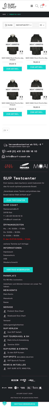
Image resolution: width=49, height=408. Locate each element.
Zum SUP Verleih (14, 332)
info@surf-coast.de (12, 219)
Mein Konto (8, 294)
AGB (5, 259)
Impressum (8, 252)
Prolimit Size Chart (15, 311)
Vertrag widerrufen (24, 404)
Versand (6, 320)
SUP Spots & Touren (16, 360)
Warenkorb (8, 298)
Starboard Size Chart (16, 316)
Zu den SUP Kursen (15, 352)
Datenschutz (9, 255)
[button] (32, 6)
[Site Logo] (9, 6)
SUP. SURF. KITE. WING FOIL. (19, 368)
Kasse (6, 302)
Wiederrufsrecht (10, 262)
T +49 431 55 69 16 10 (12, 216)
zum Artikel (12, 69)
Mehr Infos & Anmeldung (18, 340)
